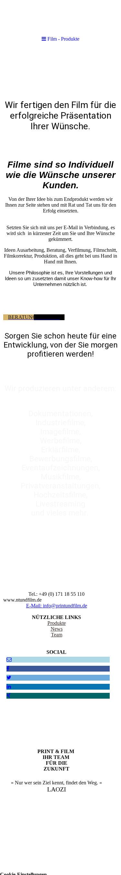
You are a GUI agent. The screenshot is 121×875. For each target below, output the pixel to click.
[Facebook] (7, 668)
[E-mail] (9, 659)
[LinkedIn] (8, 686)
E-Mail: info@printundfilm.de (56, 605)
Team (56, 634)
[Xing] (8, 695)
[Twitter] (8, 677)
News (57, 629)
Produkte (56, 623)
